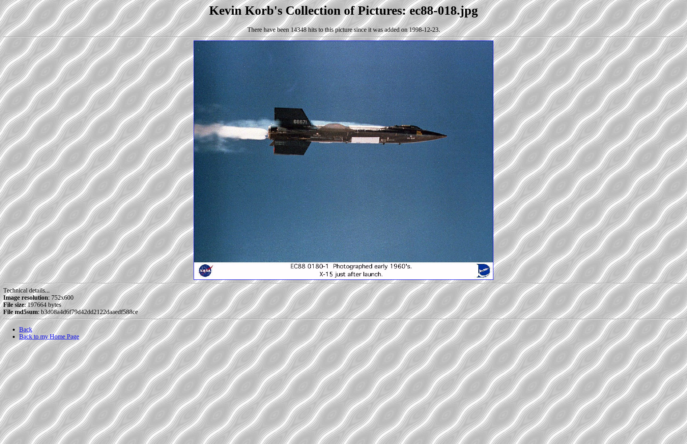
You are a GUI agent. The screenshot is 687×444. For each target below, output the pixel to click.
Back (25, 329)
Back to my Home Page (49, 336)
